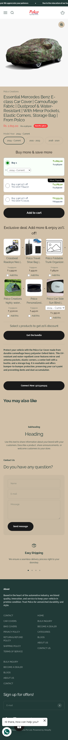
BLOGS (40, 637)
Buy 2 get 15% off (20, 185)
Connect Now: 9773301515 (34, 385)
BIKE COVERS (10, 626)
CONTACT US (43, 648)
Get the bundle (34, 335)
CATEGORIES (43, 632)
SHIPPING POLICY (12, 646)
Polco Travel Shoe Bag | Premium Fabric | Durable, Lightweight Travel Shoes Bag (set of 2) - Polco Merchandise (33, 261)
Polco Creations (11, 91)
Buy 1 (14, 163)
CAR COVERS (9, 621)
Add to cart (34, 212)
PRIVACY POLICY (11, 632)
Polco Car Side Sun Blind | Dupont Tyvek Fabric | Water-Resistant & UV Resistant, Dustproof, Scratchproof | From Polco (55, 301)
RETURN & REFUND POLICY (13, 639)
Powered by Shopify (42, 730)
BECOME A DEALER (47, 626)
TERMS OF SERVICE (13, 651)
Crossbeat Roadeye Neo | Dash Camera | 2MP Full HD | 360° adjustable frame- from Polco (12, 261)
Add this (14, 275)
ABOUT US (42, 642)
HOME (40, 615)
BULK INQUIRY (44, 621)
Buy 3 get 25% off (20, 199)
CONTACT (8, 615)
